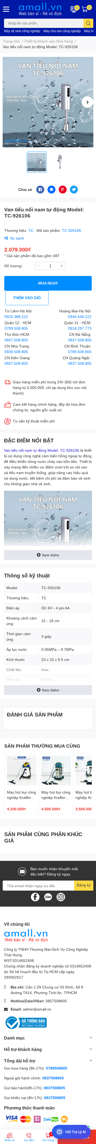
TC (31, 230)
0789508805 (56, 1068)
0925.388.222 (16, 316)
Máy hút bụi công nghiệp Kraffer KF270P (21, 797)
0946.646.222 (79, 316)
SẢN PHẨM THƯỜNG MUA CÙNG (42, 746)
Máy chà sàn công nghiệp (62, 31)
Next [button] (87, 102)
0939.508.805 (16, 351)
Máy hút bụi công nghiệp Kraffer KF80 (55, 797)
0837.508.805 (79, 340)
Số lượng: (13, 265)
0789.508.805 (16, 328)
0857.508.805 (16, 340)
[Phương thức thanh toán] (37, 1118)
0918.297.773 (79, 328)
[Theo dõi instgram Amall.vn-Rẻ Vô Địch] (61, 896)
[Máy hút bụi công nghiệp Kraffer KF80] (56, 770)
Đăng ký (84, 885)
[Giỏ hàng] (84, 9)
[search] (88, 23)
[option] (48, 102)
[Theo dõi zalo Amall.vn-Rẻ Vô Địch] (48, 896)
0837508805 (53, 1078)
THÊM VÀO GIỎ (27, 297)
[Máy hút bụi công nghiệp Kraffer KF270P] (22, 770)
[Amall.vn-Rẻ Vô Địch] (40, 9)
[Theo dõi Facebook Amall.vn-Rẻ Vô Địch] (35, 896)
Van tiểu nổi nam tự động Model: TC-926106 (41, 450)
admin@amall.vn (37, 1009)
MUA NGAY (48, 283)
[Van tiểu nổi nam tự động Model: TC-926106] (48, 102)
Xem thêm (50, 555)
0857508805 (56, 1001)
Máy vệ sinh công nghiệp (22, 31)
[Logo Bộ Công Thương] (25, 1022)
